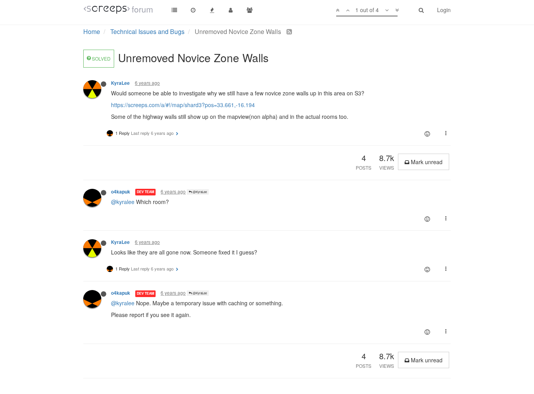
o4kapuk (120, 191)
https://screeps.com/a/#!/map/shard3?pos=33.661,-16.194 (183, 105)
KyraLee (120, 83)
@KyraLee (199, 192)
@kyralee (122, 202)
